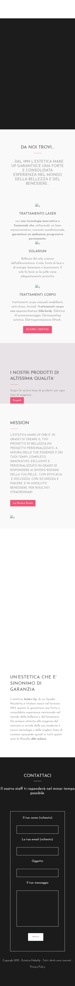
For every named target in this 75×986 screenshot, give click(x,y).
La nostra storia (23, 503)
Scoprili (17, 400)
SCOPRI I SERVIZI (37, 329)
